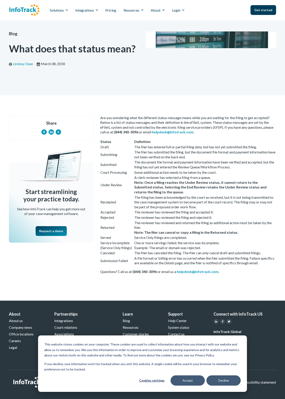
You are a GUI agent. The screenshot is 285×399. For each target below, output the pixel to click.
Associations (64, 334)
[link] (24, 9)
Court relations (65, 327)
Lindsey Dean (23, 64)
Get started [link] (263, 10)
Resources (130, 327)
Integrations (63, 320)
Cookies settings (152, 380)
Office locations (21, 334)
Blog (13, 33)
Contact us (176, 334)
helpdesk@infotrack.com (172, 132)
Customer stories (136, 334)
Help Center (177, 320)
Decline (223, 380)
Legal (13, 347)
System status (178, 327)
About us (16, 320)
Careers (15, 341)
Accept (188, 380)
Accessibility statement (258, 382)
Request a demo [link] (51, 231)
